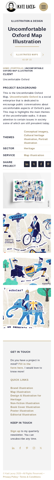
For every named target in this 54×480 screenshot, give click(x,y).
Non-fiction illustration (24, 403)
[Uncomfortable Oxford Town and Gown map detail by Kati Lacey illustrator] (27, 270)
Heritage (29, 148)
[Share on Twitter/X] (34, 164)
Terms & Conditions (30, 477)
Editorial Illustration (23, 414)
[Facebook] (20, 448)
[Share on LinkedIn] (27, 164)
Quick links (19, 379)
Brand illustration (21, 388)
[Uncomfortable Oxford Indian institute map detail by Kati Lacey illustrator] (27, 308)
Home (6, 68)
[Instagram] (34, 448)
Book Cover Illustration (25, 407)
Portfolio (17, 68)
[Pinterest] (27, 448)
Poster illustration (22, 410)
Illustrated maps (27, 55)
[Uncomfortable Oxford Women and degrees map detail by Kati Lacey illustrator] (27, 232)
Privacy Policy (10, 477)
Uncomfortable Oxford (24, 96)
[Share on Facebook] (41, 164)
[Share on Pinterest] (48, 164)
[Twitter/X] (41, 448)
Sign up (15, 431)
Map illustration (34, 155)
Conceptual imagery (36, 131)
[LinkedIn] (13, 448)
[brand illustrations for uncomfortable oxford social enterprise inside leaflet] (27, 191)
